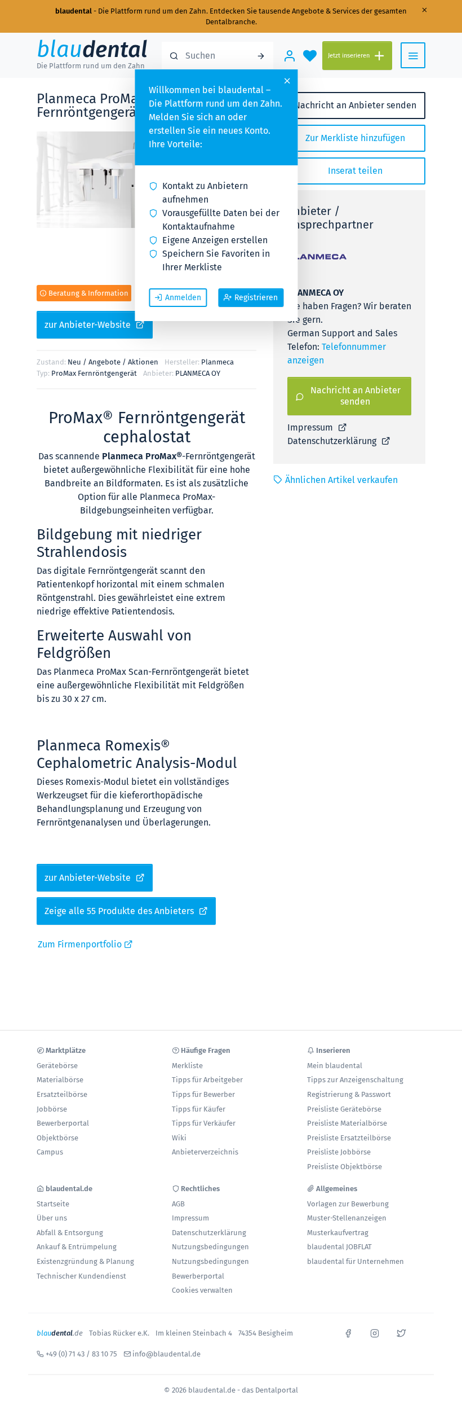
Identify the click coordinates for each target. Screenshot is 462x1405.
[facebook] (348, 1332)
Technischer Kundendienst (81, 1276)
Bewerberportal (63, 1123)
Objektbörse (57, 1138)
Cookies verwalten (202, 1290)
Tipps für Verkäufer (204, 1123)
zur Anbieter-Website (89, 324)
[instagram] (374, 1332)
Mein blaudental (334, 1065)
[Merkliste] (310, 55)
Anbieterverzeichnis (205, 1152)
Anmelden (183, 297)
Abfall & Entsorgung (70, 1232)
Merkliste (187, 1065)
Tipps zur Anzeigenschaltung (355, 1079)
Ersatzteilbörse (62, 1094)
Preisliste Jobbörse (339, 1152)
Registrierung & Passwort (349, 1094)
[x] (401, 1332)
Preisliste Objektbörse (344, 1166)
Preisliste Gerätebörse (344, 1109)
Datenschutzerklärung (333, 441)
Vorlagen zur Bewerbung (348, 1204)
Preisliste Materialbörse (347, 1123)
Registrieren (256, 297)
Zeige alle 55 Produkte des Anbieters (120, 911)
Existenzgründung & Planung (85, 1261)
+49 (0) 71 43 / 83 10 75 (81, 1354)
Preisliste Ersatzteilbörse (349, 1138)
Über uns (52, 1218)
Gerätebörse (57, 1065)
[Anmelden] (289, 55)
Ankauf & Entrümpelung (77, 1246)
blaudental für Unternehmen (355, 1261)
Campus (50, 1152)
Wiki (179, 1138)
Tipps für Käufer (198, 1109)
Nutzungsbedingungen (210, 1246)
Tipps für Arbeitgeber (207, 1079)
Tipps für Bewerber (203, 1094)
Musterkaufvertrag (337, 1232)
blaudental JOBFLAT (339, 1246)
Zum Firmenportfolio (81, 944)
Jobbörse (52, 1109)
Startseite (53, 1204)
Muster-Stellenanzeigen (347, 1218)
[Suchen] (260, 55)
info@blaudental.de (166, 1354)
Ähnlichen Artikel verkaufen (341, 480)
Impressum (311, 427)
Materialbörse (60, 1079)
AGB (178, 1204)
